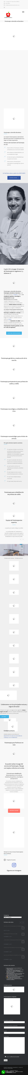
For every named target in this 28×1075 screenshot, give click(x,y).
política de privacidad (14, 1056)
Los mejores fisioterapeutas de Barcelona (13, 309)
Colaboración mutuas (9, 558)
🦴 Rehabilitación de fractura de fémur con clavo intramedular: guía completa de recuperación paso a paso (15, 974)
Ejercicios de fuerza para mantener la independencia (14, 969)
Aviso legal (6, 1070)
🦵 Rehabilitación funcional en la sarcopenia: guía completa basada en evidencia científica (14, 978)
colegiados (15, 294)
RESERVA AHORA (13, 177)
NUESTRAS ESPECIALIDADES (14, 333)
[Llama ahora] (3, 1072)
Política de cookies (19, 1071)
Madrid (9, 319)
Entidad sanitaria (19, 558)
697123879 (8, 3)
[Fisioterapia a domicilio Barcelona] (13, 14)
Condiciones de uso (14, 1070)
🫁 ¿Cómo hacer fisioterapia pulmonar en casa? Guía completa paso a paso (15, 976)
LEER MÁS (3, 716)
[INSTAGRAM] (14, 865)
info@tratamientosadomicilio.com (12, 5)
